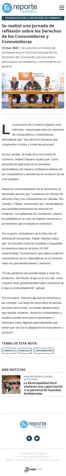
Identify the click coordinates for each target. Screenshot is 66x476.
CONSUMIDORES (44, 350)
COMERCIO (9, 350)
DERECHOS (25, 350)
